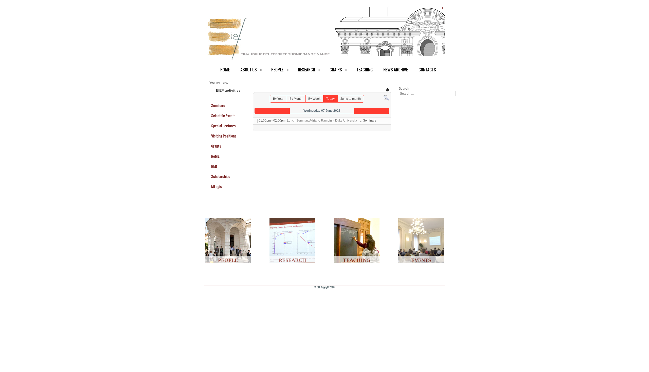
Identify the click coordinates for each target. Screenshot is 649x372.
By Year (278, 99)
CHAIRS (336, 69)
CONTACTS (427, 69)
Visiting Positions (224, 136)
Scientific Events (223, 115)
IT (443, 8)
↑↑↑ (432, 295)
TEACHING (364, 69)
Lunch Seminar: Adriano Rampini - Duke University (322, 120)
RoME (215, 156)
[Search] (386, 98)
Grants (216, 146)
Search (404, 88)
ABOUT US (248, 69)
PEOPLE (277, 69)
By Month (296, 99)
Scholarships (220, 176)
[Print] (387, 89)
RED (214, 166)
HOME (225, 69)
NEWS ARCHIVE (395, 69)
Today (330, 99)
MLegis (216, 186)
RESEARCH (306, 69)
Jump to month (350, 99)
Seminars (218, 105)
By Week (314, 99)
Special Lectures (223, 126)
